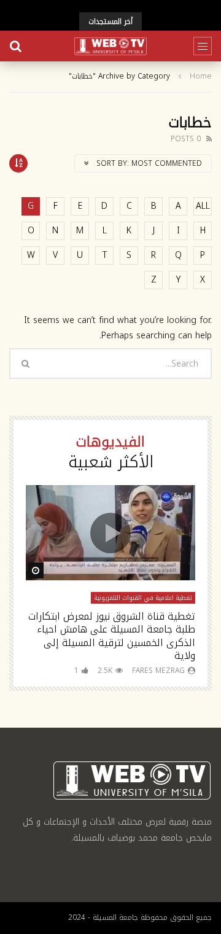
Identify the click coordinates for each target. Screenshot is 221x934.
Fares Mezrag (158, 670)
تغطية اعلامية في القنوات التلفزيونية (143, 598)
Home (201, 76)
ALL (203, 206)
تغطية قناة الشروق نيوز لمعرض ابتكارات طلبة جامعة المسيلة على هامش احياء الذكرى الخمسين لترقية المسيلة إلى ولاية (111, 636)
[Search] (15, 46)
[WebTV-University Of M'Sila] (110, 46)
